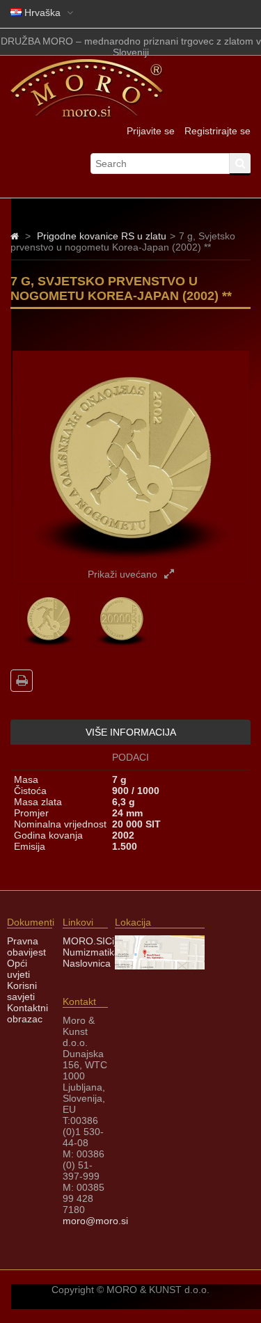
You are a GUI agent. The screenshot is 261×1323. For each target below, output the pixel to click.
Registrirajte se (217, 130)
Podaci (130, 757)
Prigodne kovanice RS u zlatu (101, 235)
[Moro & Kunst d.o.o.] (87, 114)
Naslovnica (87, 963)
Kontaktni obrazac (27, 1013)
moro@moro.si (95, 1220)
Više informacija (131, 732)
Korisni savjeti (22, 991)
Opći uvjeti (18, 969)
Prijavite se (151, 130)
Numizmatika (91, 952)
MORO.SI (84, 940)
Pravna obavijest (26, 946)
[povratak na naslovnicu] (14, 235)
